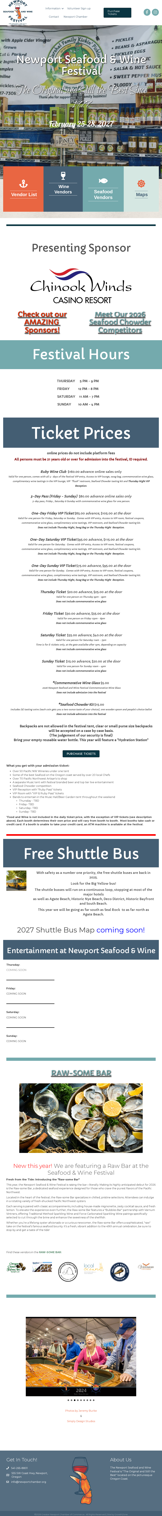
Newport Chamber (75, 16)
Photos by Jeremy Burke (81, 1410)
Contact (54, 16)
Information (52, 8)
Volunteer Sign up (79, 8)
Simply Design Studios (81, 1421)
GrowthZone (121, 1514)
